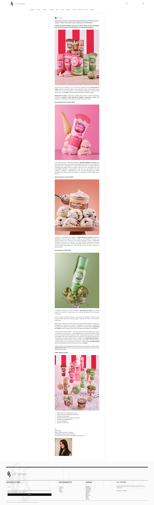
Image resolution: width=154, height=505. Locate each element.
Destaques (92, 9)
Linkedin (61, 491)
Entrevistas (80, 9)
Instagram (61, 487)
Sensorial (62, 9)
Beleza (86, 9)
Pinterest (61, 488)
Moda (57, 9)
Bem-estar (68, 9)
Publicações (32, 9)
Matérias (38, 9)
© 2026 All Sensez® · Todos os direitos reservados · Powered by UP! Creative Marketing (22, 502)
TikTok (60, 490)
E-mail (9, 487)
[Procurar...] (126, 3)
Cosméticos (45, 9)
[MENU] (139, 3)
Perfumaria (51, 9)
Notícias (74, 9)
